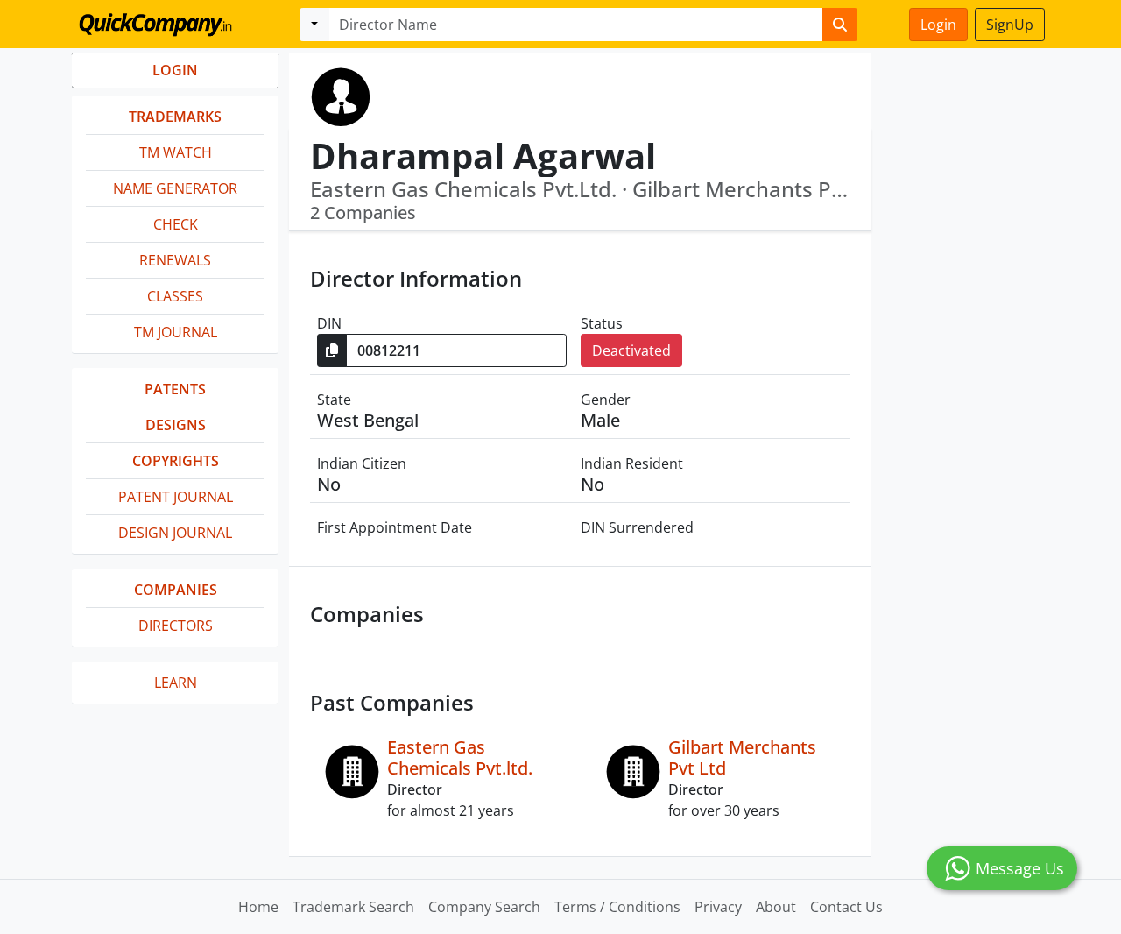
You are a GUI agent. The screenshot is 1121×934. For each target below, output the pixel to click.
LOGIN (175, 70)
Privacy (718, 906)
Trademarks (175, 116)
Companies (175, 589)
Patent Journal (175, 496)
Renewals (175, 260)
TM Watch (175, 152)
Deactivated (631, 350)
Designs (175, 425)
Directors (175, 625)
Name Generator (175, 188)
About (776, 906)
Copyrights (175, 461)
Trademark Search (353, 906)
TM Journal (175, 332)
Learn (175, 682)
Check (175, 224)
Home (258, 906)
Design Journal (175, 532)
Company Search (484, 906)
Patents (175, 389)
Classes (175, 296)
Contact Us (846, 906)
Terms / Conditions (617, 906)
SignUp (1009, 24)
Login (938, 24)
